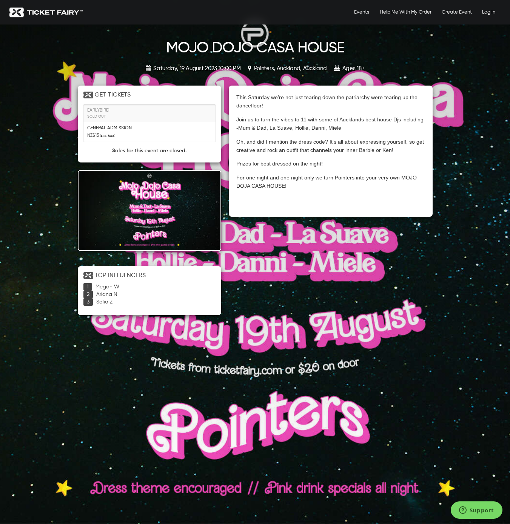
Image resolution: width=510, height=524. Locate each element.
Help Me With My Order (405, 12)
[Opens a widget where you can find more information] (476, 510)
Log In (488, 12)
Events (361, 12)
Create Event (457, 12)
